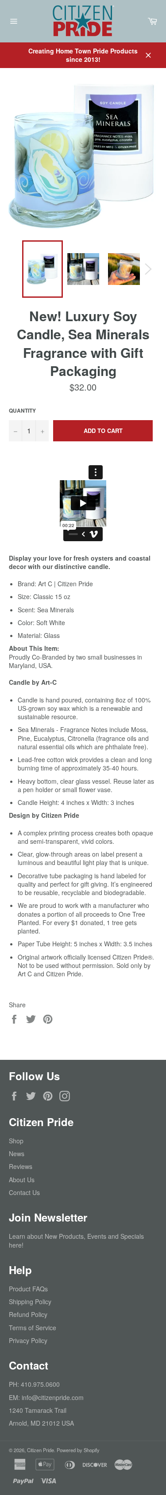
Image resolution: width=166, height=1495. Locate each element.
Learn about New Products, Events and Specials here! (76, 1240)
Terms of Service (32, 1327)
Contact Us (24, 1192)
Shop (16, 1140)
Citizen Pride (40, 1449)
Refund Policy (28, 1314)
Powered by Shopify (78, 1449)
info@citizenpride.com (53, 1397)
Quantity (22, 410)
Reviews (20, 1166)
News (16, 1153)
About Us (22, 1179)
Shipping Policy (30, 1301)
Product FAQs (28, 1288)
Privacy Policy (28, 1340)
